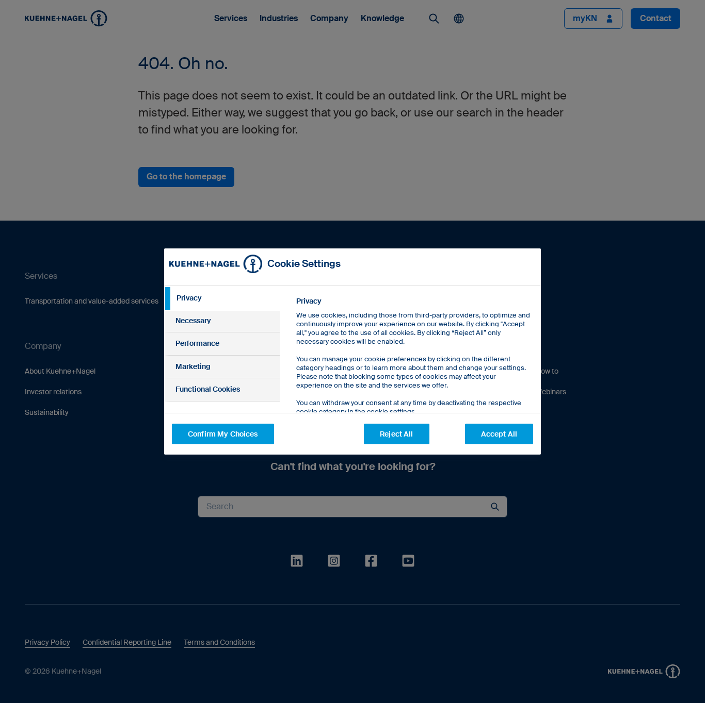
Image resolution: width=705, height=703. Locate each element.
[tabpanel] (414, 379)
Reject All (396, 434)
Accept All (499, 434)
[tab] (222, 298)
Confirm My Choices (223, 434)
